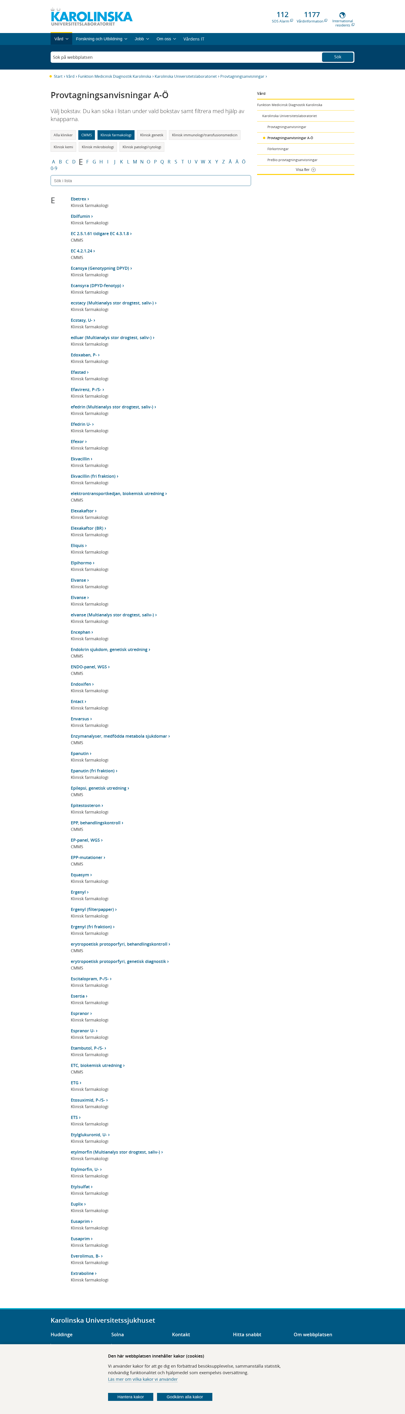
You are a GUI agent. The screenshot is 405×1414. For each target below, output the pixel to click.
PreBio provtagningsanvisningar (292, 160)
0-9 (54, 168)
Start (58, 76)
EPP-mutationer (86, 857)
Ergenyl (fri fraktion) (91, 926)
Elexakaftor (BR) (87, 528)
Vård (70, 76)
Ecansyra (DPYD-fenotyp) (96, 285)
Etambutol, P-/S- (87, 1048)
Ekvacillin (80, 459)
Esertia (78, 996)
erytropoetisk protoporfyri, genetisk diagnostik (118, 961)
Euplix (77, 1204)
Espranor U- (83, 1030)
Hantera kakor (130, 1397)
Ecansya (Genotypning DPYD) (100, 268)
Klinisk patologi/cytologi (142, 146)
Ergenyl (78, 892)
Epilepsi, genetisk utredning (98, 788)
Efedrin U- (81, 424)
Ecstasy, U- (81, 320)
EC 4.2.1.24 (81, 251)
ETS (74, 1117)
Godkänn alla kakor (185, 1397)
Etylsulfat (80, 1186)
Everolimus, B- (85, 1256)
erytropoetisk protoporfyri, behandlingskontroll (119, 944)
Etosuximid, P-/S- (88, 1100)
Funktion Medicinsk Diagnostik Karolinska (114, 76)
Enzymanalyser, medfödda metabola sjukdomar (119, 736)
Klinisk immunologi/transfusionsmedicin (204, 135)
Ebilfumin (80, 216)
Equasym (80, 874)
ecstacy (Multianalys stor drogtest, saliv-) (112, 303)
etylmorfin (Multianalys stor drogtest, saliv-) (115, 1152)
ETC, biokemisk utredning (96, 1065)
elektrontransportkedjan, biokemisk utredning (117, 493)
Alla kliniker (63, 135)
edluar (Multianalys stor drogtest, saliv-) (111, 337)
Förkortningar (278, 149)
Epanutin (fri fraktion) (93, 771)
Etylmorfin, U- (85, 1169)
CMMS (86, 135)
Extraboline (82, 1273)
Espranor (80, 1013)
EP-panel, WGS (85, 840)
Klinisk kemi (63, 146)
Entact (77, 701)
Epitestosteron (85, 805)
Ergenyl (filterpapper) (92, 909)
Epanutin (80, 753)
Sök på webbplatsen (73, 57)
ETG (75, 1082)
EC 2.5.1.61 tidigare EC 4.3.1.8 (100, 233)
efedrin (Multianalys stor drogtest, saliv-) (112, 407)
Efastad (78, 372)
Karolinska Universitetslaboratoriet (186, 76)
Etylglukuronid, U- (89, 1134)
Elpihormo (81, 563)
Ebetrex (78, 199)
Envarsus (80, 719)
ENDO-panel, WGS (89, 667)
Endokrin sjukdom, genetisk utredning (109, 649)
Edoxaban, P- (84, 355)
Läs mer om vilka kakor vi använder (143, 1379)
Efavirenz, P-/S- (86, 389)
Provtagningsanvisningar (242, 76)
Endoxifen (81, 684)
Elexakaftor (82, 511)
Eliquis (77, 545)
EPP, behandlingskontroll (95, 822)
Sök (337, 56)
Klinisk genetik (151, 135)
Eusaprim (80, 1221)
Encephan (80, 632)
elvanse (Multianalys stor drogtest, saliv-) (112, 615)
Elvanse (78, 580)
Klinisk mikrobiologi (98, 146)
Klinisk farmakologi (116, 135)
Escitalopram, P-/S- (90, 978)
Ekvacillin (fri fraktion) (93, 476)
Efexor (77, 441)
